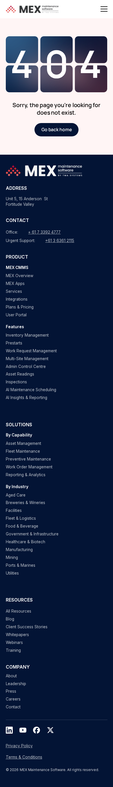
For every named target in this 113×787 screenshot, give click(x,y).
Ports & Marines (20, 565)
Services (14, 291)
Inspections (16, 382)
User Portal (16, 315)
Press (11, 691)
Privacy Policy (19, 745)
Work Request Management (31, 351)
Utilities (12, 573)
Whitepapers (17, 634)
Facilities (14, 510)
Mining (12, 557)
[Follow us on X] (50, 730)
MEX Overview (19, 275)
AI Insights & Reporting (26, 397)
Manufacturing (19, 549)
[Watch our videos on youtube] (22, 730)
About (11, 676)
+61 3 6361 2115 (59, 240)
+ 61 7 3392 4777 (44, 232)
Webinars (14, 642)
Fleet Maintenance (23, 451)
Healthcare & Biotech (25, 541)
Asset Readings (20, 374)
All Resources (18, 611)
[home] (33, 9)
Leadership (16, 683)
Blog (10, 619)
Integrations (17, 299)
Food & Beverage (22, 526)
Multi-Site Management (27, 358)
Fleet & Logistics (21, 518)
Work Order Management (29, 467)
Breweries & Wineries (25, 502)
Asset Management (23, 443)
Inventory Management (27, 335)
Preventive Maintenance (28, 459)
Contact (13, 707)
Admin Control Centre (26, 366)
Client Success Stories (27, 626)
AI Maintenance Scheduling (31, 389)
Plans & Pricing (20, 307)
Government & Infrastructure (32, 534)
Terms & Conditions (24, 757)
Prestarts (14, 343)
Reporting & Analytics (25, 474)
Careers (13, 699)
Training (13, 650)
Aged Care (15, 495)
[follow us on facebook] (36, 730)
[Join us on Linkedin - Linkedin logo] (9, 730)
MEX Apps (15, 283)
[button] (104, 9)
